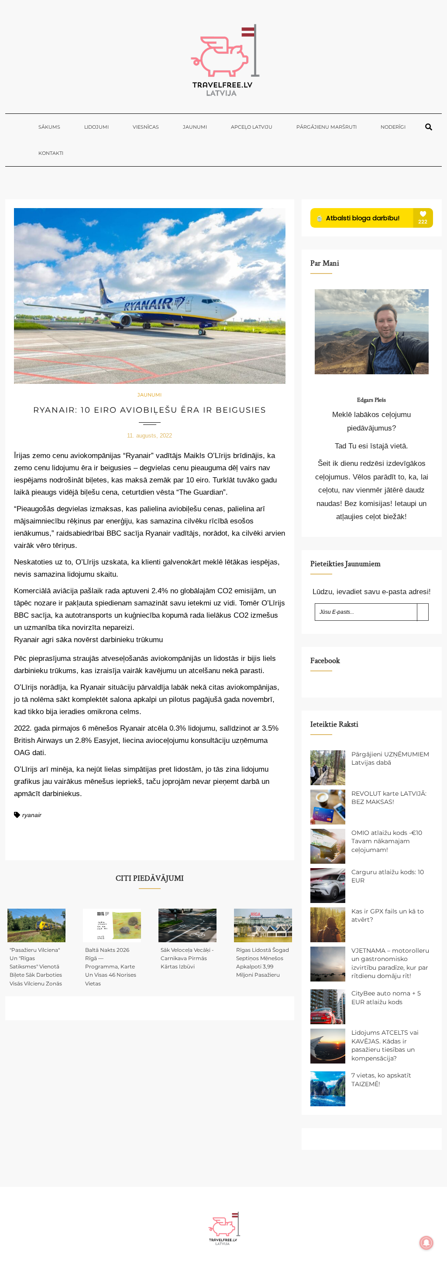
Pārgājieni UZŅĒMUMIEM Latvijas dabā (390, 758)
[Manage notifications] (426, 1243)
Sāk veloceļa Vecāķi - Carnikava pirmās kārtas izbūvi (187, 958)
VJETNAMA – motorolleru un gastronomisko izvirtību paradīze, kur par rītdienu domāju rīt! (390, 963)
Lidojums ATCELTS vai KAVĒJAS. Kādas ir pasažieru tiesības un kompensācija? (385, 1045)
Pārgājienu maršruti (326, 127)
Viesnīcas (146, 127)
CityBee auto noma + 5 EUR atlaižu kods (386, 997)
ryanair (31, 814)
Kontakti (50, 153)
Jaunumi (195, 127)
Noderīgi (393, 127)
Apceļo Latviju (251, 127)
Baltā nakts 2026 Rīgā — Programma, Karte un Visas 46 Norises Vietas (110, 967)
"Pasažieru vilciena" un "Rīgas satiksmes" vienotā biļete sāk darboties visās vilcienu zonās (36, 967)
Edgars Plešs (371, 400)
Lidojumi (96, 127)
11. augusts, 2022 (149, 435)
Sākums (49, 127)
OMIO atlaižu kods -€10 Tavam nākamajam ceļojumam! (386, 841)
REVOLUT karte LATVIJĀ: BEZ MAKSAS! (388, 798)
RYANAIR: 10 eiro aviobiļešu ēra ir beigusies (149, 410)
